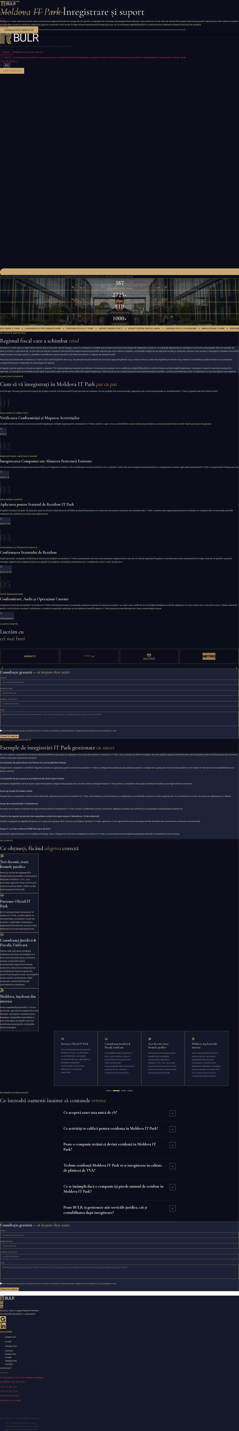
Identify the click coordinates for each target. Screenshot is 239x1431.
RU (4, 27)
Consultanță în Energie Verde (172, 57)
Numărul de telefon (8, 699)
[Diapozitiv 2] (115, 1090)
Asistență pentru (150, 57)
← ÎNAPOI (6, 57)
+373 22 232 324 (8, 1391)
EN (1, 27)
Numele (3, 678)
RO (7, 65)
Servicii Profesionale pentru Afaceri (125, 57)
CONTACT (38, 12)
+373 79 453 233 (8, 61)
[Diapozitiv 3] (122, 1090)
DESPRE (22, 12)
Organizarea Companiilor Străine (92, 57)
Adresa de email (6, 688)
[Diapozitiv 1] (108, 1090)
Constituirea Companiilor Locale (29, 57)
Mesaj (2, 710)
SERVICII (6, 12)
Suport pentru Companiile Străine (61, 57)
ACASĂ (30, 52)
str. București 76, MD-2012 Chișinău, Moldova (21, 1377)
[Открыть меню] (2, 19)
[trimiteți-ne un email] (10, 1400)
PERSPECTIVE (57, 12)
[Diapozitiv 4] (130, 1090)
